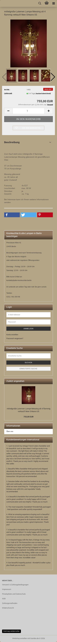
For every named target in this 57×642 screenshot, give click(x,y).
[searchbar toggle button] (39, 3)
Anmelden (28, 329)
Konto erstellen (12, 335)
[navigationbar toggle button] (53, 3)
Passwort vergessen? (14, 338)
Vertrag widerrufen (11, 631)
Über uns (9, 431)
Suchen (28, 363)
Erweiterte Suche (28, 369)
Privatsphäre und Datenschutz (14, 594)
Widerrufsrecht (8, 608)
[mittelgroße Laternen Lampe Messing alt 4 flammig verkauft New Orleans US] (28, 43)
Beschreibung (12, 142)
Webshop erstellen (19, 638)
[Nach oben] (7, 638)
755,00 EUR (28, 417)
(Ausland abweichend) (43, 93)
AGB (4, 599)
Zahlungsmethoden (9, 603)
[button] (53, 77)
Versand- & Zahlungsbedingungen (15, 585)
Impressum (6, 589)
